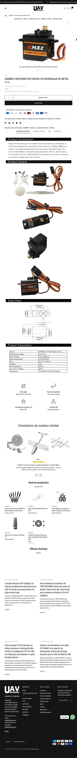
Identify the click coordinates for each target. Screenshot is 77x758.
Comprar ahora (38, 103)
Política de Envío (44, 701)
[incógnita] (10, 123)
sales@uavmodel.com (10, 720)
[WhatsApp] (17, 123)
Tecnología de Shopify (34, 749)
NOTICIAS (25, 709)
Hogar (6, 15)
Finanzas (42, 707)
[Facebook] (6, 123)
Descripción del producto (23, 131)
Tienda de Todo (38, 486)
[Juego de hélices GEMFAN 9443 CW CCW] (38, 497)
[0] (71, 8)
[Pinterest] (13, 123)
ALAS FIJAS (25, 704)
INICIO (24, 690)
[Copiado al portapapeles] (21, 123)
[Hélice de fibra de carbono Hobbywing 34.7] (15, 523)
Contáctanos (57, 131)
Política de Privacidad (45, 693)
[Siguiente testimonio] (40, 475)
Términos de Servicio (45, 699)
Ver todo (38, 553)
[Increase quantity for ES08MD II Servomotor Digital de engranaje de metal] (11, 97)
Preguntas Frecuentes (39, 131)
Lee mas (7, 609)
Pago (49, 131)
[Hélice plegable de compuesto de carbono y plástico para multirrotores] (62, 497)
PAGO (41, 704)
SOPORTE (25, 712)
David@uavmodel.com (10, 727)
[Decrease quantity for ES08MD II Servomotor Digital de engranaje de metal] (6, 97)
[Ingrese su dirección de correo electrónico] (70, 700)
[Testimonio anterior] (36, 475)
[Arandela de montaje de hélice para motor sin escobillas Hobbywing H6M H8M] (38, 523)
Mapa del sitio (43, 710)
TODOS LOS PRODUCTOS (29, 693)
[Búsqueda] (68, 8)
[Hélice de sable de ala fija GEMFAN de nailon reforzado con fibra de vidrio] (15, 497)
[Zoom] (68, 22)
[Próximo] (41, 70)
